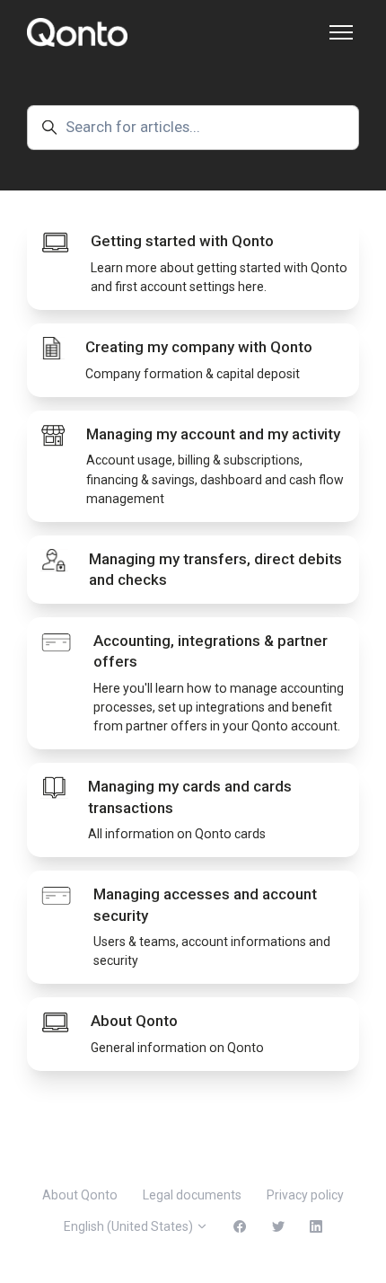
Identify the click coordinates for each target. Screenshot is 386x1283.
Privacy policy (305, 1195)
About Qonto (80, 1195)
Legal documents (192, 1195)
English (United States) (130, 1226)
